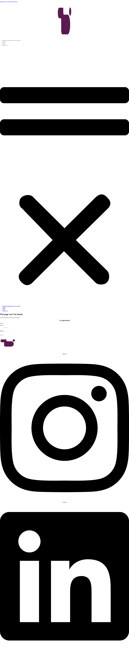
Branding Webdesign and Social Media (11, 40)
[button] (64, 176)
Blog (4, 44)
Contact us (5, 45)
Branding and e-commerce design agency (9, 1)
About (4, 308)
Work (4, 41)
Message (2, 331)
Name (1, 323)
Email (1, 325)
